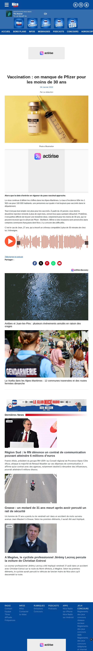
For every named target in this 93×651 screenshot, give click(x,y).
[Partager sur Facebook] (34, 264)
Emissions (38, 608)
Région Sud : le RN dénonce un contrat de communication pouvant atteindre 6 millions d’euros (45, 454)
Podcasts (58, 32)
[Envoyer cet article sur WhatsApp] (52, 264)
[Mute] (45, 14)
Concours (72, 32)
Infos (32, 32)
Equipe (8, 611)
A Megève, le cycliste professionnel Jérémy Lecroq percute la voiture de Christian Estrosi (45, 559)
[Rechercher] (80, 4)
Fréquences (10, 620)
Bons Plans (19, 32)
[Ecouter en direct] (75, 4)
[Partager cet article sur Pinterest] (46, 264)
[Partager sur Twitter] (40, 264)
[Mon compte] (86, 4)
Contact (8, 608)
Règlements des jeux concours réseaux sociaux (82, 617)
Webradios (44, 32)
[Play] (3, 21)
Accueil (5, 32)
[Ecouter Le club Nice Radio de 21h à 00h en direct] (46, 405)
